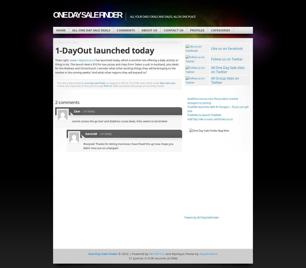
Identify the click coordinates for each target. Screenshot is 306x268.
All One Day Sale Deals (91, 30)
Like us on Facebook (227, 48)
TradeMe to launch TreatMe (204, 115)
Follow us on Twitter (227, 59)
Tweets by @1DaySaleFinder (201, 217)
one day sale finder (95, 83)
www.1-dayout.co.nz (82, 60)
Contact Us (173, 30)
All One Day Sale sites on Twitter (228, 69)
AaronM (91, 134)
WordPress (157, 254)
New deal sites (167, 83)
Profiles (197, 30)
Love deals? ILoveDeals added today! (159, 42)
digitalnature (208, 254)
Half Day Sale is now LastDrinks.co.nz (210, 119)
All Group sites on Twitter (225, 80)
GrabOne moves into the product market (212, 99)
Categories (220, 30)
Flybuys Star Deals (68, 42)
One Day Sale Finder (87, 14)
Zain (77, 111)
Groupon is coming (199, 103)
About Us (149, 30)
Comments (126, 30)
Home (61, 30)
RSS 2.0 (108, 85)
